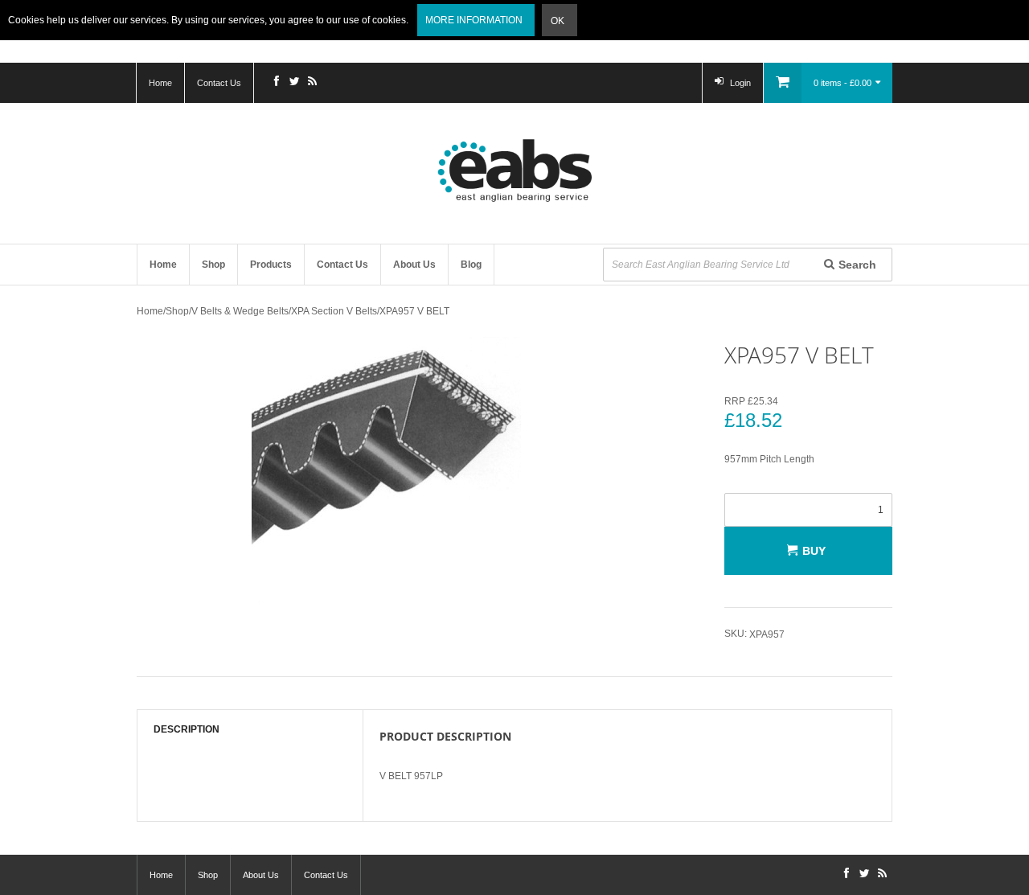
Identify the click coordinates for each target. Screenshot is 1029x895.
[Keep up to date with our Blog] (311, 83)
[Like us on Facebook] (276, 83)
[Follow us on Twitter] (294, 83)
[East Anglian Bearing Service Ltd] (514, 170)
